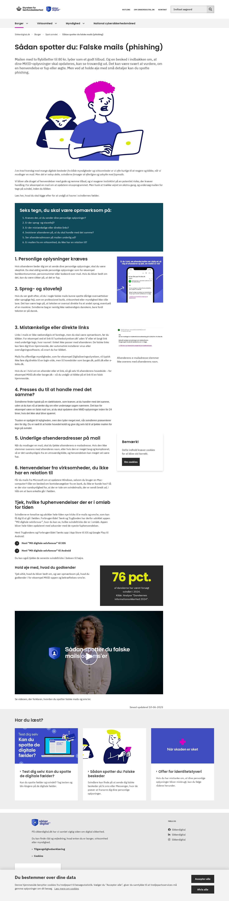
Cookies (38, 855)
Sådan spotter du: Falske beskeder (111, 774)
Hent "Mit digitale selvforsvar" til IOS (44, 543)
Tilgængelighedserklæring (49, 849)
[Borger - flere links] (27, 23)
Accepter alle (202, 878)
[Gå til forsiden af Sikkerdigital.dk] (38, 9)
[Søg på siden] (210, 9)
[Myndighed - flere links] (83, 23)
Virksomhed (44, 23)
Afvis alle (202, 889)
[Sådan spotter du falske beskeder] (114, 746)
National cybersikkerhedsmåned (114, 23)
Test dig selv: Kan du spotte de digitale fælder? (45, 774)
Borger (19, 23)
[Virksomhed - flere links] (55, 23)
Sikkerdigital (179, 829)
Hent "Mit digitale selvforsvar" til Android (46, 550)
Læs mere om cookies (66, 888)
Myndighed (73, 23)
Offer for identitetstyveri (180, 772)
